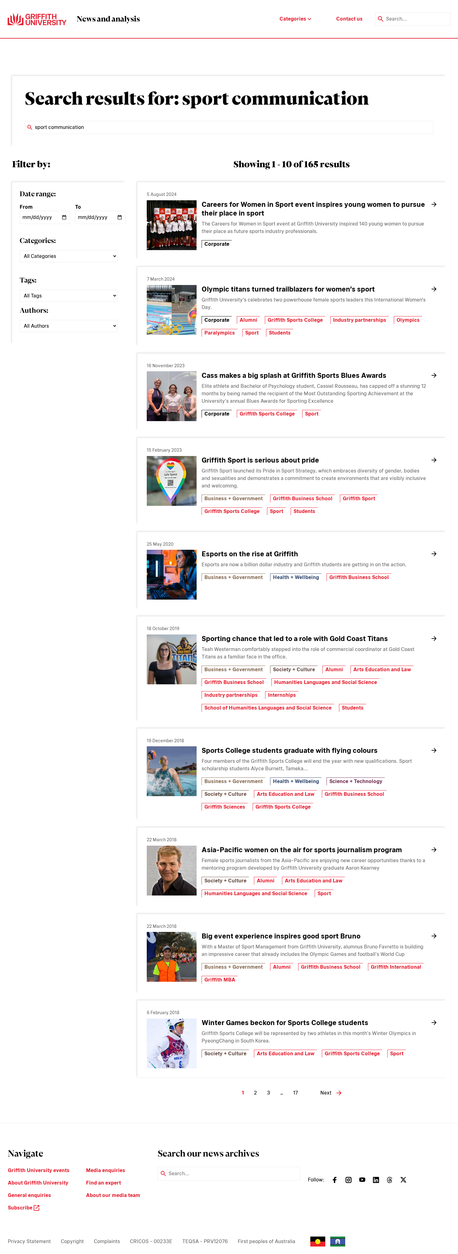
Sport (252, 333)
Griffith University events (38, 1170)
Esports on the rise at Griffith (250, 554)
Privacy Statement (29, 1241)
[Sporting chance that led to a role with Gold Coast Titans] (172, 659)
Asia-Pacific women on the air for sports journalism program (302, 850)
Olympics (408, 320)
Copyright (72, 1241)
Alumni (248, 320)
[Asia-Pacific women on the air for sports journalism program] (172, 870)
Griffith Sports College (295, 320)
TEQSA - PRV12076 (205, 1241)
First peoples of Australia (266, 1241)
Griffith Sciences (224, 807)
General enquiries (29, 1195)
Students (280, 333)
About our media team (113, 1195)
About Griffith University (38, 1183)
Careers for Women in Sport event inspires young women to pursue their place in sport (313, 208)
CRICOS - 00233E (151, 1241)
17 (295, 1093)
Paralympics (219, 333)
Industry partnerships (359, 320)
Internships (282, 695)
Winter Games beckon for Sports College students (285, 1023)
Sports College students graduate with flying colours (290, 750)
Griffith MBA (219, 980)
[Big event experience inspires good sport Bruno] (172, 957)
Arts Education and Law (382, 669)
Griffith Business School (302, 498)
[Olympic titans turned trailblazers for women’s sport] (172, 310)
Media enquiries (105, 1170)
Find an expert (103, 1183)
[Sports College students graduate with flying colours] (172, 771)
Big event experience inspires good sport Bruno (281, 936)
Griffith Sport (359, 498)
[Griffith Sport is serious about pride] (172, 481)
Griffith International (396, 967)
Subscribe (21, 1208)
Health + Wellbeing (296, 577)
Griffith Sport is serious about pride (260, 460)
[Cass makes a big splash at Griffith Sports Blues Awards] (172, 396)
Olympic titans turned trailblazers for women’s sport (288, 289)
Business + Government (233, 498)
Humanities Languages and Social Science (325, 682)
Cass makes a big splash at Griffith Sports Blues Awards (294, 375)
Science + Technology (355, 781)
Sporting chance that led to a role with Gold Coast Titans (295, 638)
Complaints (107, 1241)
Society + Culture (294, 669)
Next (326, 1093)
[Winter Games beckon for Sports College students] (172, 1043)
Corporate (216, 244)
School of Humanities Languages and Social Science (268, 708)
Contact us (349, 19)
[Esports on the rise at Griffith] (172, 575)
